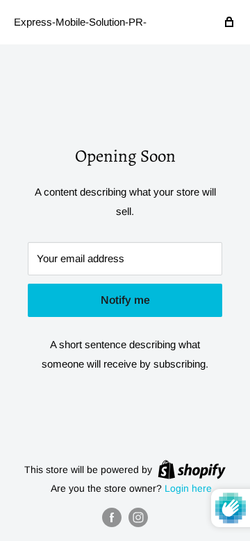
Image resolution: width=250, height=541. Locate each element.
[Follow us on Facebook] (112, 517)
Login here (188, 488)
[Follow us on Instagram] (138, 517)
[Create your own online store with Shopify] (192, 469)
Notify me (125, 300)
